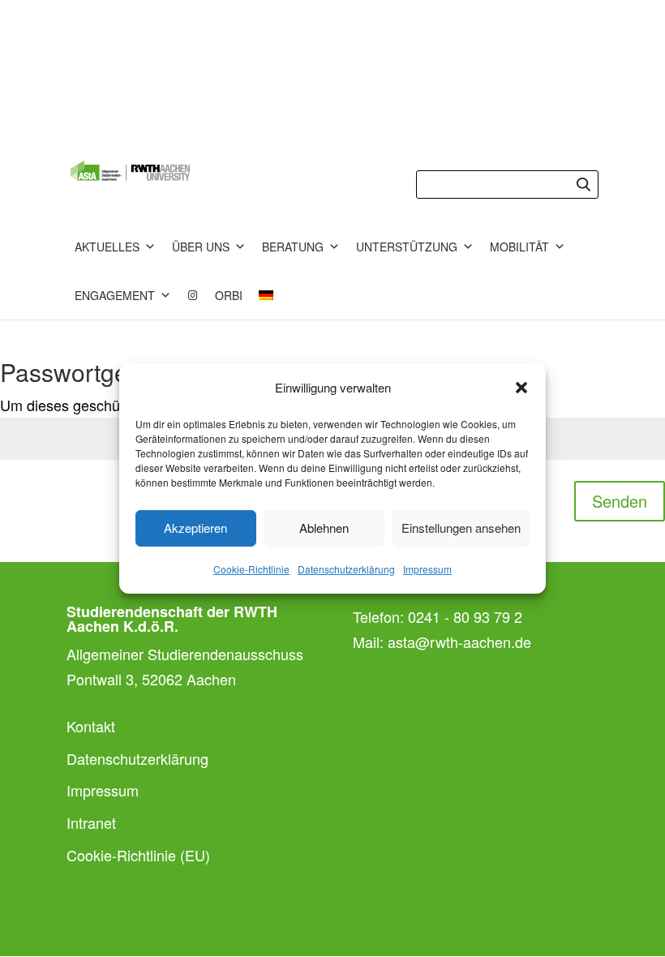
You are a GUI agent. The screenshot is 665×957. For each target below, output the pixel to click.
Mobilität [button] (519, 246)
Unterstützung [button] (406, 246)
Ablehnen (324, 527)
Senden (619, 501)
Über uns (201, 246)
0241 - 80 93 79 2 (465, 616)
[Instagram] (193, 295)
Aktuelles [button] (107, 246)
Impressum (427, 569)
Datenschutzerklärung (346, 569)
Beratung (293, 246)
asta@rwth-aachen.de (459, 641)
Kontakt (90, 725)
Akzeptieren (195, 527)
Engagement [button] (115, 295)
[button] (521, 388)
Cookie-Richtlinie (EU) (138, 854)
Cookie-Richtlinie (251, 569)
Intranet (91, 822)
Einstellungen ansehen (461, 527)
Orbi (228, 295)
